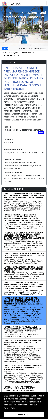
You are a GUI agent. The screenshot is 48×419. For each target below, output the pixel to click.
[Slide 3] (26, 42)
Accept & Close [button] (24, 415)
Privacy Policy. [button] (10, 408)
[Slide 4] (30, 42)
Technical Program (10, 52)
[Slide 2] (22, 42)
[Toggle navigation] (43, 3)
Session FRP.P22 (29, 52)
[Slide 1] (17, 42)
